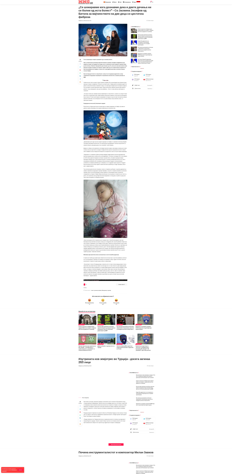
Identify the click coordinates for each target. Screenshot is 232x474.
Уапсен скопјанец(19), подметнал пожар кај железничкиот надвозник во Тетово (125, 347)
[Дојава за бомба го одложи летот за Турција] (106, 339)
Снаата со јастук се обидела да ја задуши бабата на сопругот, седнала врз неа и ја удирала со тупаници (145, 30)
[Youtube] (148, 79)
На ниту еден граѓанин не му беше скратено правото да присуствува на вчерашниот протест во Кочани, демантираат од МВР (145, 387)
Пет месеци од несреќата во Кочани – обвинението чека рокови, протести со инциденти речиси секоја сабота (125, 328)
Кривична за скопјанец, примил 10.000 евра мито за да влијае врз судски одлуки (145, 55)
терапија (109, 290)
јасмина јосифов (97, 290)
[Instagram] (136, 79)
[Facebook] (136, 75)
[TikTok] (142, 85)
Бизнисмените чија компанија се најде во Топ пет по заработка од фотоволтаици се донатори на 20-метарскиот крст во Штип (145, 376)
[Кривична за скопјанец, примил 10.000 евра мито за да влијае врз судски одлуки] (134, 55)
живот (92, 290)
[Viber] (142, 88)
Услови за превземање (96, 280)
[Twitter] (148, 75)
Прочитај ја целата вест (116, 444)
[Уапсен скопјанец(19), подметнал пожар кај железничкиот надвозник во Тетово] (125, 339)
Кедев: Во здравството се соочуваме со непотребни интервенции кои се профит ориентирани (144, 393)
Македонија (104, 290)
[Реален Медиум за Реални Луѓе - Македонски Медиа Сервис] (86, 2)
